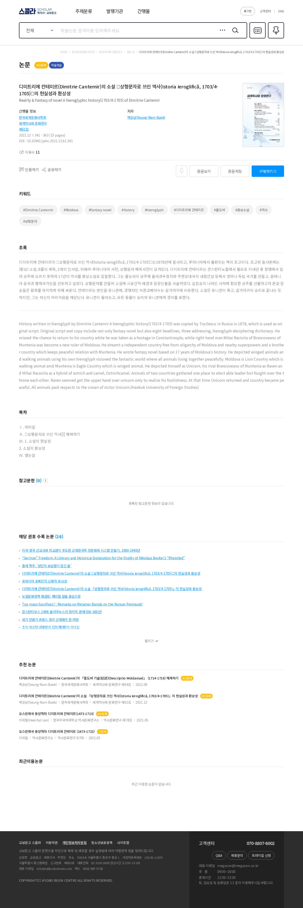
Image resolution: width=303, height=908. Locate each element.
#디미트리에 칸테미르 (189, 209)
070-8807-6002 (261, 843)
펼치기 (149, 641)
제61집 (24, 129)
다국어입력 (257, 37)
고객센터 (265, 11)
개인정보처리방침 (74, 842)
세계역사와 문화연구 (33, 123)
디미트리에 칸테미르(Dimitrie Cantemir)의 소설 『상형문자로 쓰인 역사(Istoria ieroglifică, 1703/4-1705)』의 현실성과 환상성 (112, 588)
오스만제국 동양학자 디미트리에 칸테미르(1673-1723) (56, 713)
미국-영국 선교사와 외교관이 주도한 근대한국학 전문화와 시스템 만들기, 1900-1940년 (81, 550)
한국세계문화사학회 (32, 117)
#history (128, 209)
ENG (281, 11)
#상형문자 (30, 221)
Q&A (219, 855)
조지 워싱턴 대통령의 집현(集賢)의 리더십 (51, 627)
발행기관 (114, 11)
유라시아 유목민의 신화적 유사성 (44, 581)
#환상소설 (242, 209)
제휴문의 (237, 855)
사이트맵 (123, 842)
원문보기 (204, 171)
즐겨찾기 (275, 37)
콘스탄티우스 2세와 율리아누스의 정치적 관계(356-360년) (62, 611)
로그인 (247, 11)
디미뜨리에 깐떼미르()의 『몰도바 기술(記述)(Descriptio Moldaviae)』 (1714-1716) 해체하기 (98, 678)
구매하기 (266, 171)
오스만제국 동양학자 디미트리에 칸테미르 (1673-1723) (57, 731)
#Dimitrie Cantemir (38, 209)
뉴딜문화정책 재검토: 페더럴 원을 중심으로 (51, 596)
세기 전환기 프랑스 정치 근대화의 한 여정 (50, 619)
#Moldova (71, 209)
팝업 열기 (45, 480)
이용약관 (52, 842)
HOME (63, 52)
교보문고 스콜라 (30, 842)
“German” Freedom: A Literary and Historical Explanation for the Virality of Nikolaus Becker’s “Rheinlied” (103, 557)
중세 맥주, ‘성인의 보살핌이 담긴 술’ (46, 565)
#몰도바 (219, 209)
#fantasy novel (100, 209)
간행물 (143, 11)
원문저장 (235, 171)
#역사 (263, 209)
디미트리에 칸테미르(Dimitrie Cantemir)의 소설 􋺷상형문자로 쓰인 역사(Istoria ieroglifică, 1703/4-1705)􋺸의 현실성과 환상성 (111, 573)
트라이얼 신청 (261, 855)
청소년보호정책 (101, 842)
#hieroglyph (154, 209)
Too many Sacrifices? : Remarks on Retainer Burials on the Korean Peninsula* (82, 604)
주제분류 (83, 11)
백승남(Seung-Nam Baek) (146, 117)
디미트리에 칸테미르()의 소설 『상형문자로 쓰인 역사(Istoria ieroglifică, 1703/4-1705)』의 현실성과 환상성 (108, 696)
